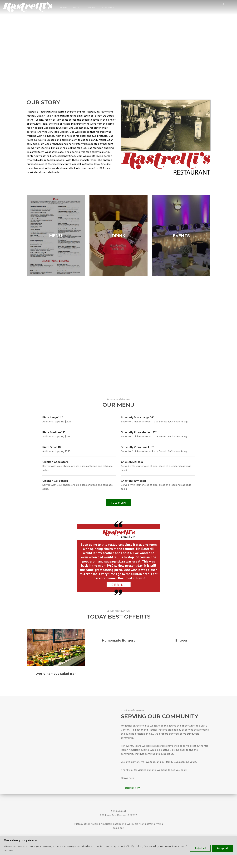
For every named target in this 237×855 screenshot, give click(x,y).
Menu (91, 7)
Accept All (222, 848)
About (77, 7)
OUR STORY (132, 788)
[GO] (233, 8)
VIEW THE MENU (119, 47)
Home (63, 7)
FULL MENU (118, 502)
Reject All (200, 848)
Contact (108, 7)
